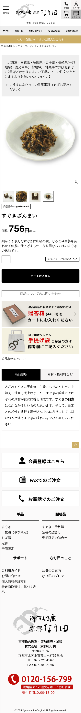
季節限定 (8, 548)
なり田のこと (60, 558)
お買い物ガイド (35, 31)
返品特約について (14, 358)
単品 (20, 514)
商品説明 (21, 374)
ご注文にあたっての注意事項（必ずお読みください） (40, 87)
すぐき (6, 31)
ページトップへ (75, 445)
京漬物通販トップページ (14, 46)
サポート (20, 558)
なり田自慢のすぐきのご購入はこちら (40, 39)
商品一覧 (19, 31)
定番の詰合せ (51, 532)
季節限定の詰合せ (54, 537)
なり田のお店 (54, 31)
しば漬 (6, 537)
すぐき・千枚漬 (53, 526)
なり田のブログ (53, 576)
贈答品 (60, 514)
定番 (5, 543)
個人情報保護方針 (14, 581)
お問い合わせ (72, 31)
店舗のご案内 (51, 570)
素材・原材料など (60, 374)
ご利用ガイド (11, 570)
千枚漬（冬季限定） (16, 532)
